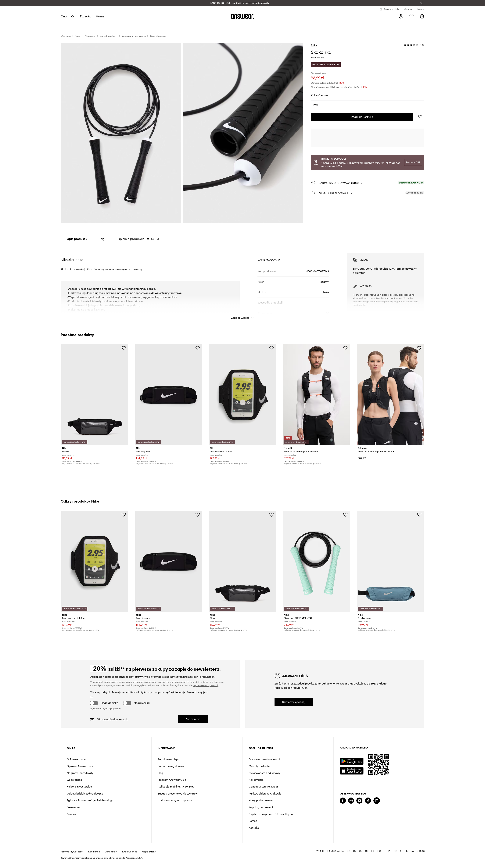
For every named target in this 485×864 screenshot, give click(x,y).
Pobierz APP (413, 162)
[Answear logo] (242, 16)
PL (389, 851)
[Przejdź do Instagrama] (351, 800)
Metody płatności (259, 766)
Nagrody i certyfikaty (80, 773)
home (100, 16)
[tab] (138, 239)
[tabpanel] (242, 283)
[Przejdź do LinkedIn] (376, 800)
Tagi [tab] (102, 239)
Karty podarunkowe (261, 800)
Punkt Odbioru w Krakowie (265, 793)
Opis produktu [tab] (77, 239)
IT (385, 851)
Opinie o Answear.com (80, 766)
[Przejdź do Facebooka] (343, 800)
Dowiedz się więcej (293, 702)
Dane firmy (111, 851)
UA (412, 851)
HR (373, 851)
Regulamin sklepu (168, 759)
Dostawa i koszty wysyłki (264, 759)
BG (348, 851)
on (73, 16)
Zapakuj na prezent (261, 807)
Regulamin (94, 851)
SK (406, 851)
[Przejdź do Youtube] (359, 800)
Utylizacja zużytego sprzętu (175, 800)
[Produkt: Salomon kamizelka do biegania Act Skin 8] (390, 394)
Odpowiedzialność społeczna (85, 793)
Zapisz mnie (192, 719)
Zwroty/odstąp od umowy (264, 773)
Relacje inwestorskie (79, 786)
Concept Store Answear (263, 786)
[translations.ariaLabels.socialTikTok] (368, 800)
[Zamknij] (421, 3)
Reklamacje (256, 779)
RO (395, 851)
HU (379, 851)
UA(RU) (421, 851)
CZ (360, 851)
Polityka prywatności (72, 851)
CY (354, 851)
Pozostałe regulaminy (171, 766)
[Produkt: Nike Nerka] (94, 394)
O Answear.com (76, 759)
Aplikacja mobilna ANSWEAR (176, 786)
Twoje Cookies (129, 851)
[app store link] (351, 770)
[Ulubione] (411, 16)
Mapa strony (149, 851)
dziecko (85, 16)
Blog (160, 773)
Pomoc (253, 821)
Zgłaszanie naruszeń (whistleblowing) (90, 800)
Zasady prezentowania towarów (178, 793)
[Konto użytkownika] (401, 16)
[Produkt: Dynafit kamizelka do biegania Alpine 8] (316, 394)
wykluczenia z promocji (205, 685)
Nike (314, 45)
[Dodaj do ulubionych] (420, 117)
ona (64, 16)
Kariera (71, 814)
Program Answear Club (172, 779)
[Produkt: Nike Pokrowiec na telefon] (242, 394)
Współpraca (74, 779)
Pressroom (73, 807)
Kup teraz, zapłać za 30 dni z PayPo (271, 814)
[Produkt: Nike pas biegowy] (168, 394)
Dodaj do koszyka (362, 117)
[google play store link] (351, 761)
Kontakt (254, 827)
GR (366, 851)
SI (401, 851)
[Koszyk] (422, 16)
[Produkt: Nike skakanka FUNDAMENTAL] (316, 561)
